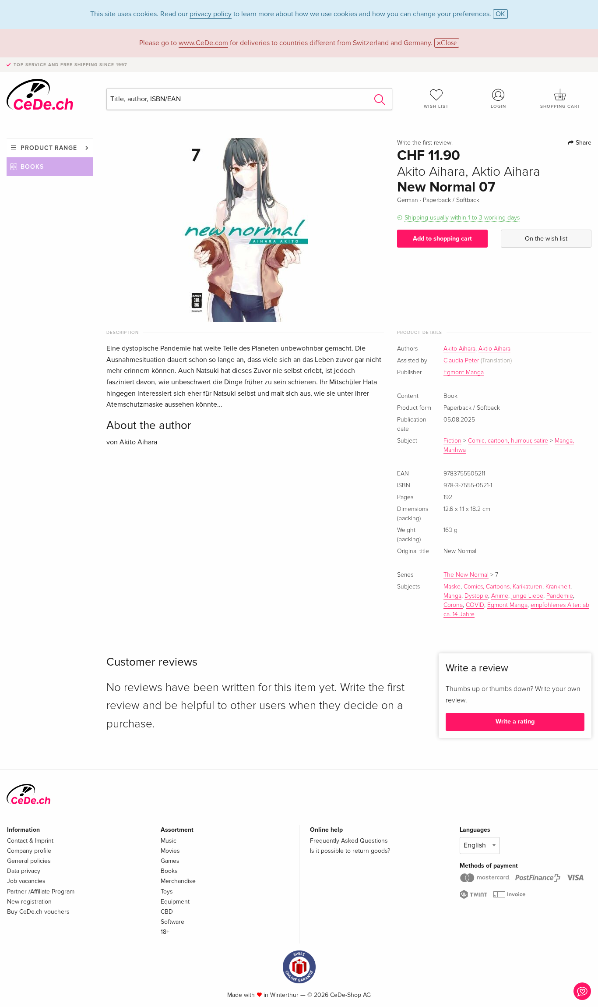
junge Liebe (527, 596)
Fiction (452, 441)
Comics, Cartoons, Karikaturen (503, 587)
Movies (170, 851)
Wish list (436, 106)
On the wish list (546, 238)
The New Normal (466, 575)
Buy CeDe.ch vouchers (38, 911)
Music (168, 840)
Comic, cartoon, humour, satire (508, 441)
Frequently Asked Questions (349, 840)
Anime (499, 596)
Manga (452, 596)
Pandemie (559, 596)
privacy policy (211, 14)
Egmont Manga (463, 372)
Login (498, 106)
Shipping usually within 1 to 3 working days (462, 217)
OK (500, 14)
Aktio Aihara (494, 349)
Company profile (29, 851)
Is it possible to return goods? (350, 851)
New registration (29, 901)
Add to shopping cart (442, 238)
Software (172, 921)
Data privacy (23, 871)
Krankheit (557, 587)
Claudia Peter (461, 361)
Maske (452, 587)
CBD (167, 911)
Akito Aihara (459, 349)
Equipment (175, 901)
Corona (453, 605)
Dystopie (476, 596)
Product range (49, 148)
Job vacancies (26, 881)
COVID (475, 605)
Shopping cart (560, 106)
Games (170, 861)
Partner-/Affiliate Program (40, 891)
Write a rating (515, 721)
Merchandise (178, 881)
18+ (165, 932)
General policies (29, 861)
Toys (167, 891)
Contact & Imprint (30, 840)
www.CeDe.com (203, 43)
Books (32, 166)
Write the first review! (425, 143)
